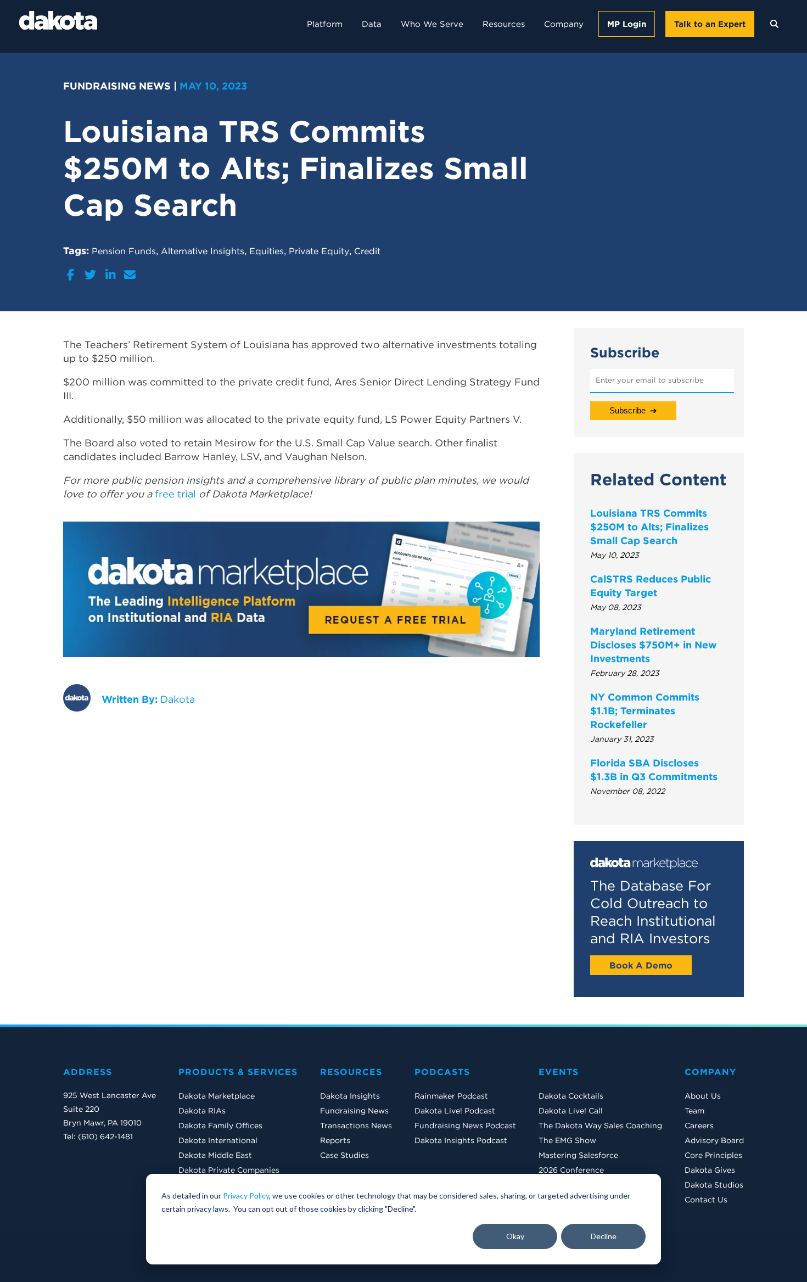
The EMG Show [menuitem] (567, 1140)
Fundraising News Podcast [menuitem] (465, 1125)
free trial (175, 494)
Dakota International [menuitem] (217, 1140)
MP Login (626, 24)
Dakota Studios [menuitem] (714, 1185)
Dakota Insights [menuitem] (350, 1096)
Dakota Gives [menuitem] (710, 1170)
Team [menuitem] (694, 1111)
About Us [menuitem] (703, 1096)
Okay (515, 1236)
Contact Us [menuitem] (706, 1200)
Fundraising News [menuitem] (354, 1111)
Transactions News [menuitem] (356, 1125)
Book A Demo (640, 965)
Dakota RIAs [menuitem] (202, 1111)
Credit (367, 250)
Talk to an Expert (710, 24)
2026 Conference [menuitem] (571, 1170)
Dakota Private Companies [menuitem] (228, 1170)
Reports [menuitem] (335, 1140)
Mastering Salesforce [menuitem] (578, 1155)
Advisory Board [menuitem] (714, 1140)
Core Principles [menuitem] (713, 1155)
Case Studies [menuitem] (344, 1155)
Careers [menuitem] (699, 1125)
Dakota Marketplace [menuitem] (216, 1096)
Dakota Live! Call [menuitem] (571, 1111)
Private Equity (319, 250)
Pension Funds (124, 250)
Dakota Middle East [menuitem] (215, 1155)
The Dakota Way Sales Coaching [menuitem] (600, 1125)
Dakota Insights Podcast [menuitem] (460, 1140)
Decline (604, 1236)
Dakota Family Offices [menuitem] (220, 1125)
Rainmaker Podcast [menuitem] (451, 1096)
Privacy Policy (246, 1195)
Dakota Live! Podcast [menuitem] (454, 1111)
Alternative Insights (202, 250)
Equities (266, 250)
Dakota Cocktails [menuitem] (571, 1096)
